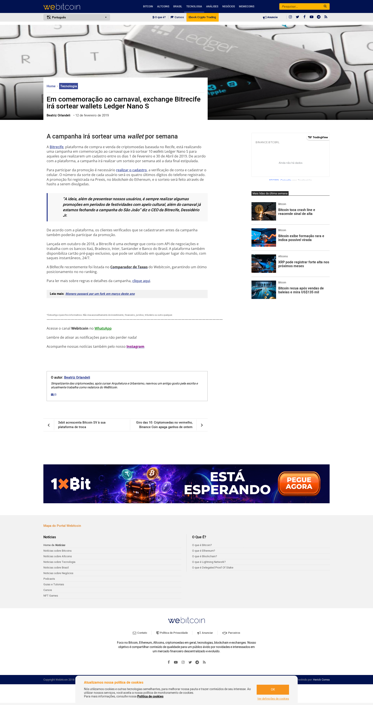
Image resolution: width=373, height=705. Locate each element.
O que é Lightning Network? (209, 562)
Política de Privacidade (173, 633)
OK (273, 689)
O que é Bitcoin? (202, 545)
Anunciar (207, 633)
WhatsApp (103, 328)
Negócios (228, 6)
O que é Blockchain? (204, 556)
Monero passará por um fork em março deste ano (100, 294)
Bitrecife (56, 146)
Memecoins (246, 6)
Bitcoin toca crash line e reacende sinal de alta (296, 212)
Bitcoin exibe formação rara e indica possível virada (301, 238)
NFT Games (50, 596)
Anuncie (272, 17)
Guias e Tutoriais (53, 584)
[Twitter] (297, 17)
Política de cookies (150, 696)
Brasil (177, 6)
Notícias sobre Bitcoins (57, 551)
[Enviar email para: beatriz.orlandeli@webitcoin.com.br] (52, 395)
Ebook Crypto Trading (202, 17)
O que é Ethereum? (203, 551)
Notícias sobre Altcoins (57, 556)
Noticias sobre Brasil (56, 567)
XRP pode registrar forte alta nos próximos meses (303, 264)
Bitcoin (148, 6)
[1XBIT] (186, 483)
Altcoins (163, 6)
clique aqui (141, 280)
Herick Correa (321, 680)
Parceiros (234, 633)
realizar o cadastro (131, 170)
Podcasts (49, 579)
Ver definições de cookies (273, 699)
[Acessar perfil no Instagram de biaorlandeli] (55, 395)
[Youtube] (311, 17)
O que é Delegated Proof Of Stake (212, 567)
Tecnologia (194, 6)
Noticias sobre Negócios (58, 573)
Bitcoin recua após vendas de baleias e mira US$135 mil (301, 290)
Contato (142, 633)
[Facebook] (304, 17)
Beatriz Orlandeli (77, 377)
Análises (212, 6)
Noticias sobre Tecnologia (59, 562)
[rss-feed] (326, 17)
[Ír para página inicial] (76, 6)
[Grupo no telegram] (319, 17)
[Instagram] (290, 17)
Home (51, 86)
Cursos (179, 17)
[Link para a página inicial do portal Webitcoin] (186, 620)
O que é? (160, 17)
